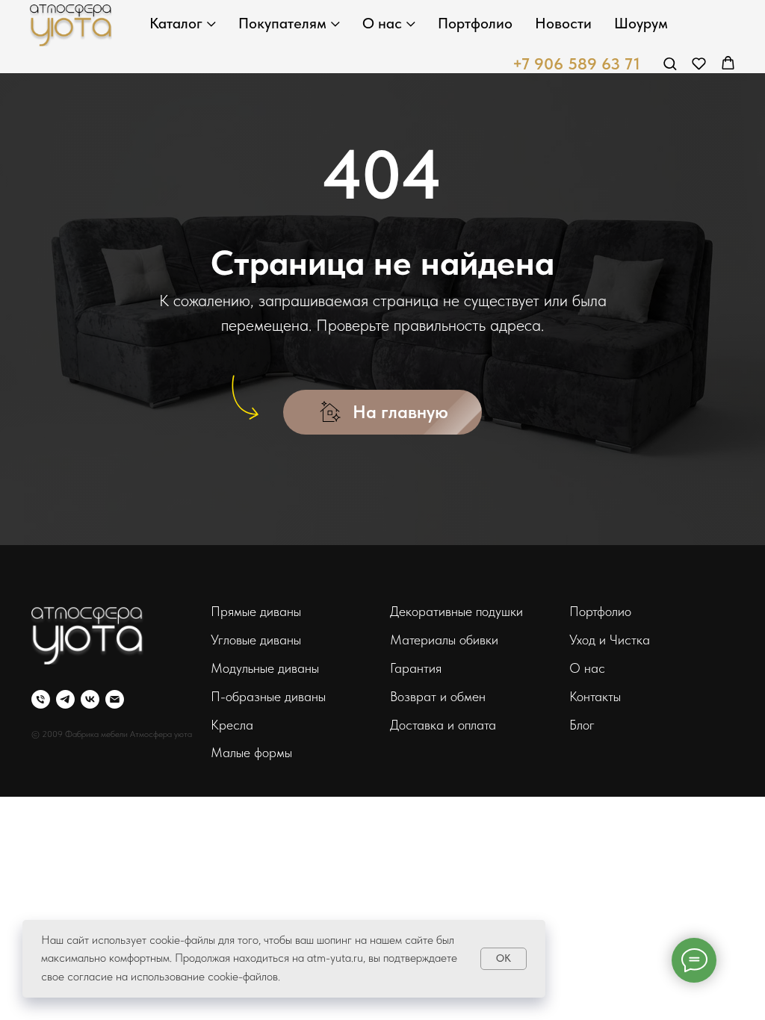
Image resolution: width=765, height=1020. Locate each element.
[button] (670, 63)
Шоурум (641, 23)
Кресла (232, 725)
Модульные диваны (265, 668)
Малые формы (251, 752)
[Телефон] (40, 699)
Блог (582, 725)
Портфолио (475, 23)
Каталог (175, 23)
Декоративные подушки (456, 611)
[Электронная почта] (114, 699)
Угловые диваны (256, 639)
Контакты (595, 696)
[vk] (90, 699)
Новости (563, 23)
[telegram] (65, 699)
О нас (382, 23)
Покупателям (282, 23)
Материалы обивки (444, 639)
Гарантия (416, 668)
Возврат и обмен (438, 696)
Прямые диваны (256, 611)
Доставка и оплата (443, 725)
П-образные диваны (268, 696)
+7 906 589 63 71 (576, 63)
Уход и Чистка (609, 639)
